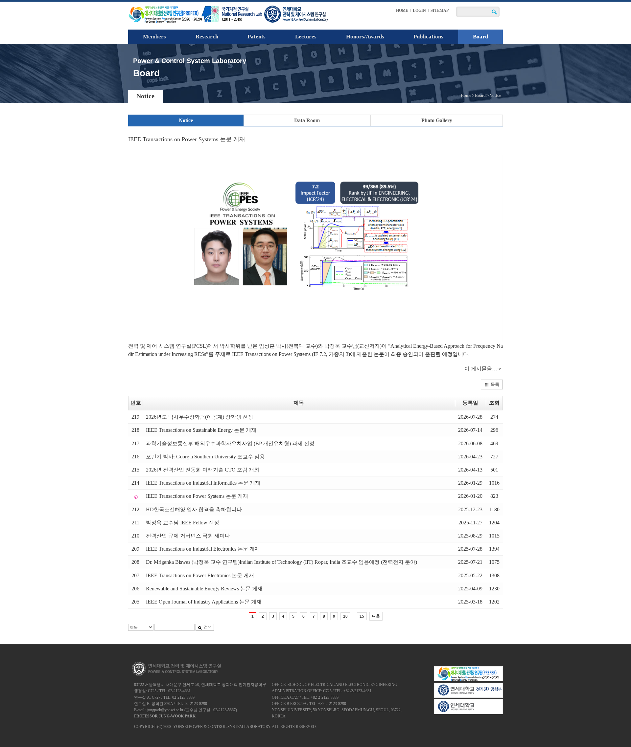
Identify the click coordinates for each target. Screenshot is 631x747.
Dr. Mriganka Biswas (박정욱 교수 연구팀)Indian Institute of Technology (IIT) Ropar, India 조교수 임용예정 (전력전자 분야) (281, 562)
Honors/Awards (365, 36)
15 (362, 616)
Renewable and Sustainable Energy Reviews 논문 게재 (204, 588)
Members (154, 36)
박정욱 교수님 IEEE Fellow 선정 (182, 522)
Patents (256, 36)
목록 (495, 384)
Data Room (307, 120)
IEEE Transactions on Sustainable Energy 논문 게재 (201, 430)
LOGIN (419, 10)
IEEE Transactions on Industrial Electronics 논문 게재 (203, 549)
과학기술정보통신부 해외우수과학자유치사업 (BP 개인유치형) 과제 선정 (230, 443)
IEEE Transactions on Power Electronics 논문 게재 (200, 575)
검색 (208, 627)
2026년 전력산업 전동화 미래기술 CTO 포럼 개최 (202, 469)
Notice (186, 120)
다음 (376, 616)
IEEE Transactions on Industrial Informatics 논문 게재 (203, 483)
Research (207, 36)
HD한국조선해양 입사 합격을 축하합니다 (194, 509)
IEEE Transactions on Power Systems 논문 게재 (197, 496)
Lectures (305, 36)
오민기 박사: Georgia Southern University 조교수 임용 (205, 456)
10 (345, 616)
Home (466, 95)
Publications (428, 36)
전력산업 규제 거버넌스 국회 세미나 (188, 535)
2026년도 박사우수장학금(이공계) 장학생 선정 (199, 417)
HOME (402, 10)
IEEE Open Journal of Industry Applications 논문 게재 (204, 601)
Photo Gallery (436, 120)
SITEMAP (440, 10)
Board (480, 36)
